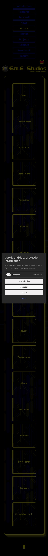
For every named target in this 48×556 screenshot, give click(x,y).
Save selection (24, 281)
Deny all (24, 292)
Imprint (24, 299)
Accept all (24, 287)
